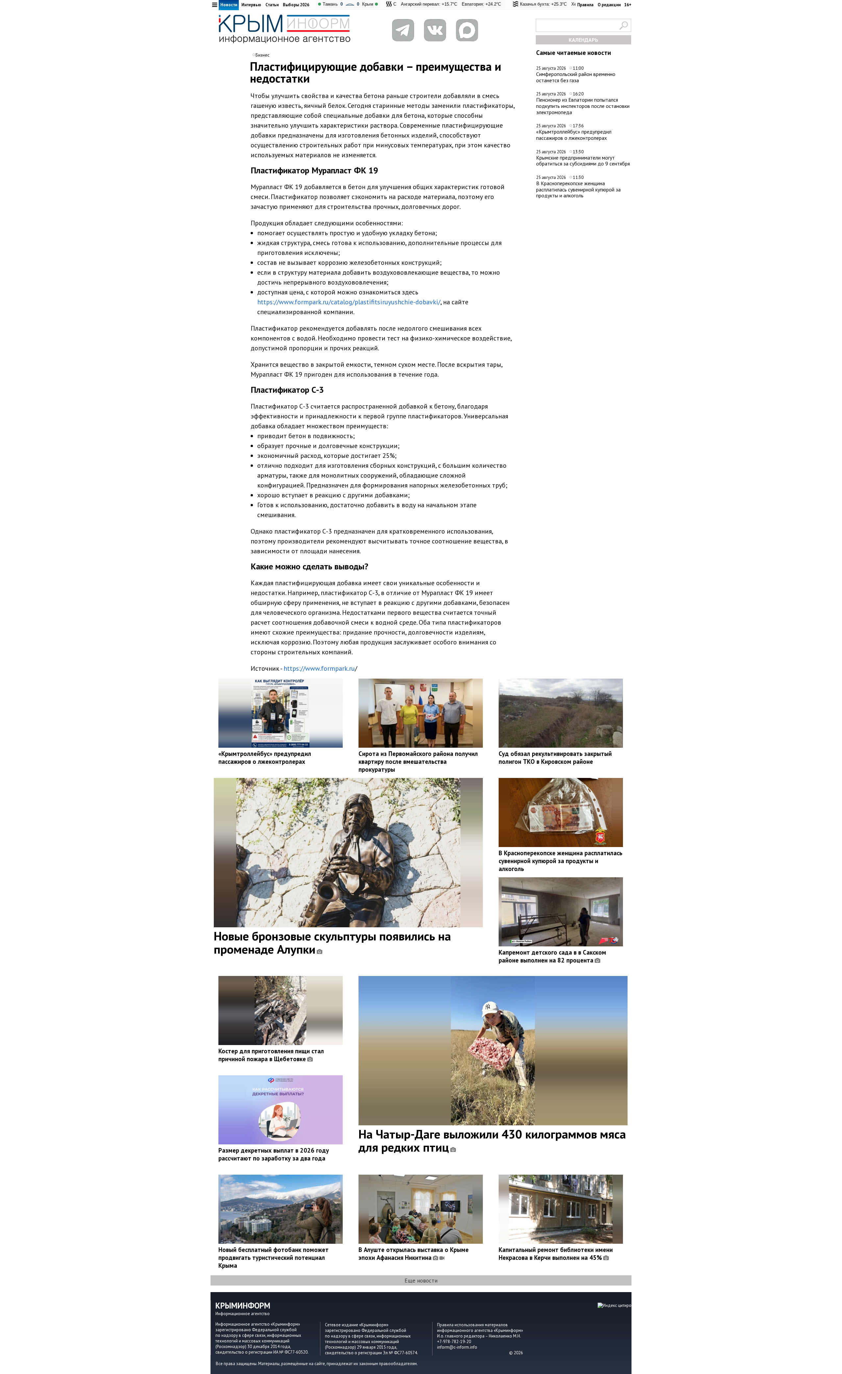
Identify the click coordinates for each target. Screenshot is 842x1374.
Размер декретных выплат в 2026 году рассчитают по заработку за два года (273, 1154)
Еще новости (421, 1280)
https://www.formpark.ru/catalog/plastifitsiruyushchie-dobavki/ (348, 302)
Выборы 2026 (296, 5)
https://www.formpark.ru (319, 668)
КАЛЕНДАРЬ (583, 40)
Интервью (251, 5)
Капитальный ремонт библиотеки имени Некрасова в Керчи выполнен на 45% (556, 1254)
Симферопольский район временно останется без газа (575, 77)
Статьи (272, 5)
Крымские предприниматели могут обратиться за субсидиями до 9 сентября (583, 160)
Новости (228, 5)
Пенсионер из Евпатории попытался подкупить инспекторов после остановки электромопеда (583, 105)
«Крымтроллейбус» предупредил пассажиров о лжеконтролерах (573, 134)
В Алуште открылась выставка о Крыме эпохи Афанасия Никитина (414, 1254)
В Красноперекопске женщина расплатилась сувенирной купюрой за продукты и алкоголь (578, 189)
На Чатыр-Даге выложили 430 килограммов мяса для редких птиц (492, 1140)
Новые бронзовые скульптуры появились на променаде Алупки (332, 942)
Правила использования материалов (472, 1325)
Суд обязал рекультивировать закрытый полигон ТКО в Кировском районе (555, 757)
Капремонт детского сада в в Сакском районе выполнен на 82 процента (552, 956)
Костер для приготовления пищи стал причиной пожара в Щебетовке (271, 1055)
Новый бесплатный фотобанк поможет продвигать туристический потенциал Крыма (273, 1257)
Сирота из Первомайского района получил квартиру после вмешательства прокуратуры (418, 761)
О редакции (609, 5)
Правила (585, 5)
